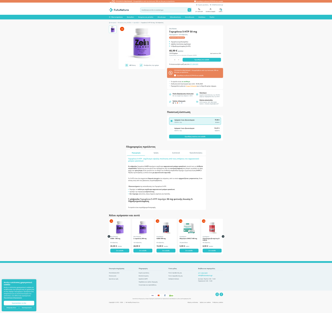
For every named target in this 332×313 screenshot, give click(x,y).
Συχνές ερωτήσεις (203, 5)
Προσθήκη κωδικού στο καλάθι (209, 1)
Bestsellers (130, 17)
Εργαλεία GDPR (143, 279)
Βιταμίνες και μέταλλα (145, 17)
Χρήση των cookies (205, 302)
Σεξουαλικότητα (175, 17)
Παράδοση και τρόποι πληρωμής (148, 282)
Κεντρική (113, 22)
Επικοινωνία (112, 276)
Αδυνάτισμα (162, 17)
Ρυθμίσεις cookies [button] (218, 302)
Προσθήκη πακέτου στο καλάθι (195, 137)
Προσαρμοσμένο (27, 307)
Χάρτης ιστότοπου (193, 302)
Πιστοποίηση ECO (114, 273)
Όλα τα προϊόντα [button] (117, 17)
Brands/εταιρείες (144, 276)
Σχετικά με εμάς (113, 279)
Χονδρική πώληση (173, 279)
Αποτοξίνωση (189, 17)
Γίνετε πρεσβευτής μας (175, 273)
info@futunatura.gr (217, 5)
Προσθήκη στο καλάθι (201, 60)
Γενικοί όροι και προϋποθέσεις (147, 285)
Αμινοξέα (136, 22)
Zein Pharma (173, 28)
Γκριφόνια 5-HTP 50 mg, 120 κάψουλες (152, 22)
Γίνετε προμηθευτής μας (175, 276)
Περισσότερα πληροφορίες (13, 298)
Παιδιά (212, 17)
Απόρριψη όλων (11, 307)
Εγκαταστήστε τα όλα (19, 303)
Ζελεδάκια (201, 17)
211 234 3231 (194, 64)
